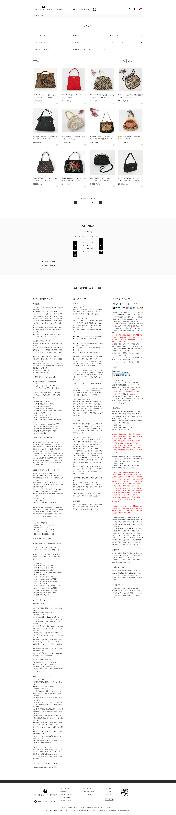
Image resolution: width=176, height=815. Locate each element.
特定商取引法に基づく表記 (67, 797)
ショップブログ (87, 788)
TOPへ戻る (88, 781)
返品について (64, 791)
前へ (75, 202)
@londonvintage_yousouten (47, 801)
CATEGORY (60, 9)
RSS (84, 794)
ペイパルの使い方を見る (119, 403)
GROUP (72, 9)
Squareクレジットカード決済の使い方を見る (125, 362)
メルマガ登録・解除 (88, 791)
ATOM (89, 794)
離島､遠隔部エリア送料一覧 (41, 370)
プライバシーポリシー (66, 800)
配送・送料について (65, 788)
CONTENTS (85, 9)
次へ (100, 202)
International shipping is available (45, 767)
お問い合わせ (109, 794)
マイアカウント (109, 788)
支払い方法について (65, 794)
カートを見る (109, 791)
